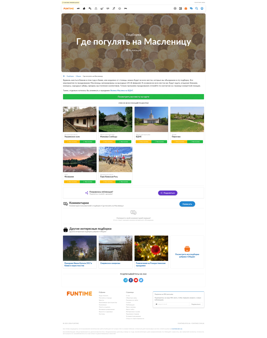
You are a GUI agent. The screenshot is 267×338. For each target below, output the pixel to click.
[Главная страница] (64, 76)
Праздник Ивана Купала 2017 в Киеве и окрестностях (78, 264)
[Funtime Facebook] (131, 280)
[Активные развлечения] (113, 8)
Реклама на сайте (132, 300)
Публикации (130, 305)
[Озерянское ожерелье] (115, 248)
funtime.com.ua (197, 323)
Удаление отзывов (132, 314)
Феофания (69, 177)
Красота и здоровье (106, 311)
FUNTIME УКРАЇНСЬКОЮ (71, 2)
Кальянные (102, 305)
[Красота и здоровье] (119, 8)
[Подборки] (185, 8)
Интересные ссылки (133, 311)
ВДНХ (138, 137)
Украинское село (72, 137)
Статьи (128, 302)
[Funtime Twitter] (141, 280)
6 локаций (135, 50)
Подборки (70, 76)
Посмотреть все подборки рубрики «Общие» (187, 255)
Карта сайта (130, 309)
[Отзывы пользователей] (191, 8)
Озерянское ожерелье (110, 263)
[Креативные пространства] (96, 8)
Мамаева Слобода (108, 137)
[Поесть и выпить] (107, 8)
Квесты (101, 300)
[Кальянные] (102, 8)
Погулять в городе (105, 298)
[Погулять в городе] (84, 8)
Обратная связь (199, 2)
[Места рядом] (175, 8)
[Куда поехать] (78, 8)
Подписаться (195, 304)
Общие (78, 76)
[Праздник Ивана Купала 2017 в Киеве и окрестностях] (80, 248)
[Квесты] (90, 8)
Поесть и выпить (104, 307)
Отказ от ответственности (135, 318)
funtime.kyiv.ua (184, 323)
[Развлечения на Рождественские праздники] (151, 248)
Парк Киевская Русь (109, 177)
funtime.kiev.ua (177, 329)
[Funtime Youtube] (136, 280)
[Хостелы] (125, 8)
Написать (187, 204)
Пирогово (176, 137)
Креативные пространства (108, 302)
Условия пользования (133, 316)
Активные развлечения (107, 309)
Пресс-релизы (131, 307)
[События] (180, 8)
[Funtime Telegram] (126, 280)
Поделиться (169, 193)
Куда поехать (103, 295)
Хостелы (102, 314)
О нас (128, 295)
